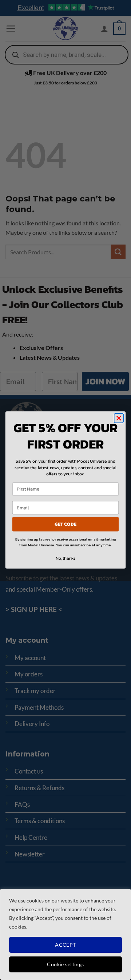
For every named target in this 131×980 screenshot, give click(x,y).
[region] (65, 934)
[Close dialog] (119, 418)
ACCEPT (65, 945)
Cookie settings (65, 964)
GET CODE (65, 524)
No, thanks (65, 558)
